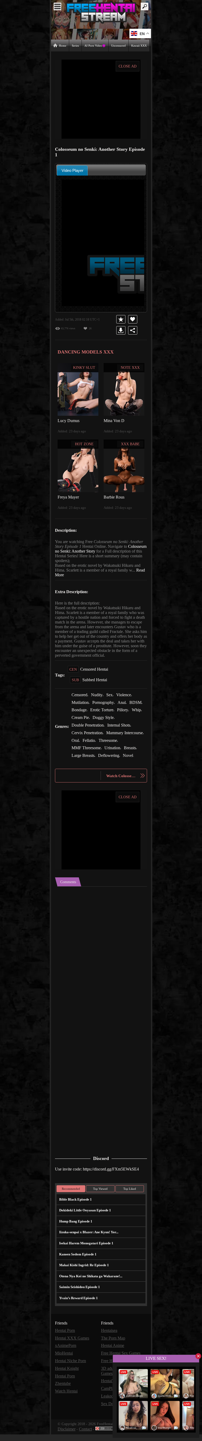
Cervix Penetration (88, 736)
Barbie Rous (114, 496)
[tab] (72, 170)
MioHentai (64, 1362)
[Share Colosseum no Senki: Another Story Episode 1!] (133, 330)
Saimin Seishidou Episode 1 (79, 1296)
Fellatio (132, 743)
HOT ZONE (84, 444)
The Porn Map (113, 1347)
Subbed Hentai (95, 684)
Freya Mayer (68, 496)
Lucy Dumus (69, 420)
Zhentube (64, 1391)
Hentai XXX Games (72, 1347)
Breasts (98, 758)
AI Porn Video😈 (95, 45)
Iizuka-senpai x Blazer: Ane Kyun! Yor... (87, 1242)
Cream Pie (81, 721)
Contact (86, 1435)
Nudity (99, 699)
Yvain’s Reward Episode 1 (78, 1307)
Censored (80, 699)
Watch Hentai (67, 1398)
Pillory (124, 714)
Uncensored (119, 45)
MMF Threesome (110, 750)
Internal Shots (122, 728)
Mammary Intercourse (91, 743)
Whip (138, 714)
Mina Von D (114, 420)
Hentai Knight (67, 1376)
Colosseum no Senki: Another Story (87, 550)
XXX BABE (130, 444)
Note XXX (130, 367)
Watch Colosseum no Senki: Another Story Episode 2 (121, 786)
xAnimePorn (66, 1354)
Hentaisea (110, 1339)
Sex (111, 699)
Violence (126, 699)
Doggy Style (104, 721)
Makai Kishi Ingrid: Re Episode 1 (82, 1274)
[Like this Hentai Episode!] (133, 319)
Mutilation (80, 706)
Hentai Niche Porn (71, 1369)
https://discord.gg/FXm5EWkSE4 (115, 1178)
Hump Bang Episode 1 (75, 1231)
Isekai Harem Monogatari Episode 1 (85, 1253)
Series (76, 45)
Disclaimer (67, 1435)
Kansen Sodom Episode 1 (77, 1263)
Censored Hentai (95, 673)
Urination (80, 758)
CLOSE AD (127, 66)
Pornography (104, 706)
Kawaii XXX (139, 45)
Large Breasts (121, 758)
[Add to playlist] (121, 319)
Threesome (82, 750)
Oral (118, 743)
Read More (64, 574)
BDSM (137, 706)
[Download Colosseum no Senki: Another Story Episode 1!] (121, 330)
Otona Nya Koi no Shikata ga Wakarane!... (90, 1286)
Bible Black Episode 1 (74, 1209)
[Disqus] (101, 962)
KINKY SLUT (84, 367)
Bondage (80, 714)
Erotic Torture (103, 714)
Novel (102, 765)
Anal (124, 706)
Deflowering (82, 765)
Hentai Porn (65, 1339)
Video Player (72, 170)
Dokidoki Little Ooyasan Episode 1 (84, 1220)
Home (63, 45)
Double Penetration (89, 728)
